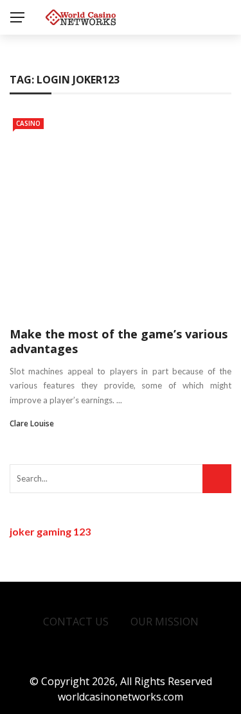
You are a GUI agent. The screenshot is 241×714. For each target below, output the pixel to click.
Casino (28, 123)
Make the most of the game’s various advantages (119, 341)
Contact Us (76, 621)
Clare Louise (32, 423)
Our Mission (164, 621)
